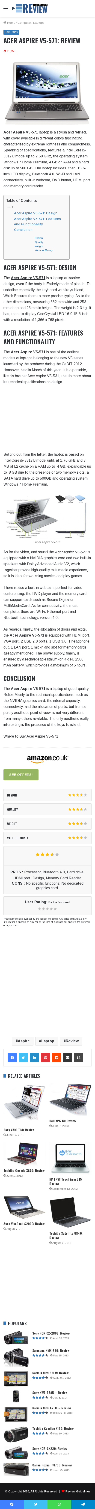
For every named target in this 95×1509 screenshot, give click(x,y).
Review (72, 1041)
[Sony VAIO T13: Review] (24, 1104)
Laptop (47, 1041)
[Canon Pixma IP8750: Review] (16, 1469)
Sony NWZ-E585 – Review (49, 1392)
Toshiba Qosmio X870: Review (24, 1170)
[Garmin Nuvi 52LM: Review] (16, 1378)
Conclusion (23, 230)
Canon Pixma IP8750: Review (52, 1465)
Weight (39, 246)
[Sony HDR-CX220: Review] (16, 1453)
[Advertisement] (47, 66)
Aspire (24, 1041)
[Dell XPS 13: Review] (70, 1099)
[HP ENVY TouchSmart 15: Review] (70, 1158)
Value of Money (44, 250)
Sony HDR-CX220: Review (49, 1448)
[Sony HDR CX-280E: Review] (16, 1338)
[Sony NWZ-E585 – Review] (16, 1396)
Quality (39, 242)
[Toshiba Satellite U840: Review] (70, 1212)
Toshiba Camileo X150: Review (53, 1428)
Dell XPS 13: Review (62, 1120)
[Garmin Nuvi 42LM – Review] (16, 1414)
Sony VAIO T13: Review (18, 1129)
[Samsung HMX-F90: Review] (16, 1357)
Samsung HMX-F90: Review (50, 1350)
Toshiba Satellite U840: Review (66, 1235)
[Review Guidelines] (30, 8)
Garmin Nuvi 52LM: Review (50, 1372)
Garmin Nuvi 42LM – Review (51, 1407)
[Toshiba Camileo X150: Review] (16, 1434)
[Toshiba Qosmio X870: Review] (24, 1154)
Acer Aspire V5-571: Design (35, 213)
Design (39, 238)
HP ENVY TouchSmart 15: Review (66, 1181)
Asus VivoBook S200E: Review (24, 1223)
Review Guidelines (77, 1491)
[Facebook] (12, 1057)
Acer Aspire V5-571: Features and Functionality (37, 221)
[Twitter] (23, 1057)
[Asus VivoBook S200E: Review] (24, 1207)
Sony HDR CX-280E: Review (51, 1333)
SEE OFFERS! (21, 774)
